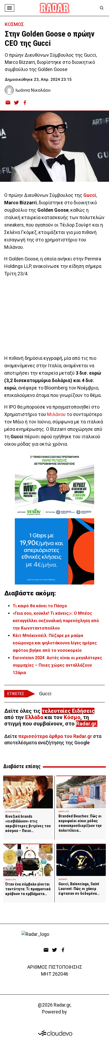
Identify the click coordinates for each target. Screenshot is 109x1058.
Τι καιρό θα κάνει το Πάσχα (40, 605)
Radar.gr (86, 723)
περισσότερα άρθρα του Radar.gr (55, 736)
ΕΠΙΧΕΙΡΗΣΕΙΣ (13, 812)
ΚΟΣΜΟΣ (14, 24)
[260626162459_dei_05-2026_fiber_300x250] (54, 551)
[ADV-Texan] (54, 485)
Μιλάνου (56, 414)
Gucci (45, 693)
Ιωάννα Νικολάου (33, 90)
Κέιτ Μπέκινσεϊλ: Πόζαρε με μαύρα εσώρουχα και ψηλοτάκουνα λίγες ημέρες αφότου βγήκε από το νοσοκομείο (55, 643)
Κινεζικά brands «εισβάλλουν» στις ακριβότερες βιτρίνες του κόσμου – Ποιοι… (28, 823)
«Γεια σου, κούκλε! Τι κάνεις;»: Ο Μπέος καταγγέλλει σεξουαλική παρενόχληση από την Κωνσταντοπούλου (56, 621)
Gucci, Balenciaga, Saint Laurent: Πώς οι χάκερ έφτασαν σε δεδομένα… (78, 889)
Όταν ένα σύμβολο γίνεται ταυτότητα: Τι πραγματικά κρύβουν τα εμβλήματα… (28, 889)
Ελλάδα (34, 717)
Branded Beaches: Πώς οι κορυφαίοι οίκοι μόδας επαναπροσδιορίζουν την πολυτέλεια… (80, 823)
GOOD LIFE (63, 811)
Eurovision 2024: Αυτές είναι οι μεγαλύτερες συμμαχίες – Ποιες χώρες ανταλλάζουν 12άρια (57, 665)
